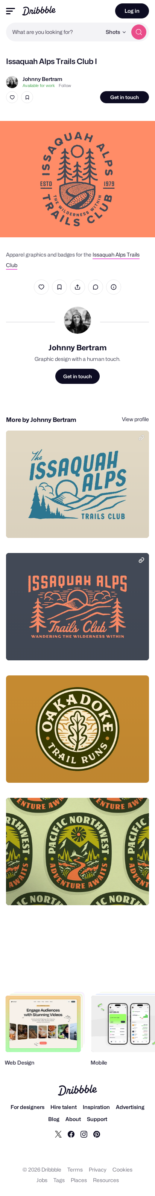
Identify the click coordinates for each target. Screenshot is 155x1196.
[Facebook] (71, 1133)
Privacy (97, 1169)
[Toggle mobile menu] (10, 11)
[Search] (138, 32)
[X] (58, 1133)
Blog (53, 1119)
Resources (106, 1180)
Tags (59, 1180)
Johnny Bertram (42, 79)
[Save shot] (27, 97)
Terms (75, 1169)
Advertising (130, 1107)
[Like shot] (12, 97)
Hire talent (63, 1107)
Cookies (122, 1169)
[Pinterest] (96, 1133)
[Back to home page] (39, 10)
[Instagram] (84, 1133)
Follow (65, 85)
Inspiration (96, 1107)
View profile (135, 419)
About (73, 1119)
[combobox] (53, 32)
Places (79, 1180)
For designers (27, 1107)
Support (97, 1119)
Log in (132, 11)
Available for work (39, 85)
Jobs (41, 1180)
